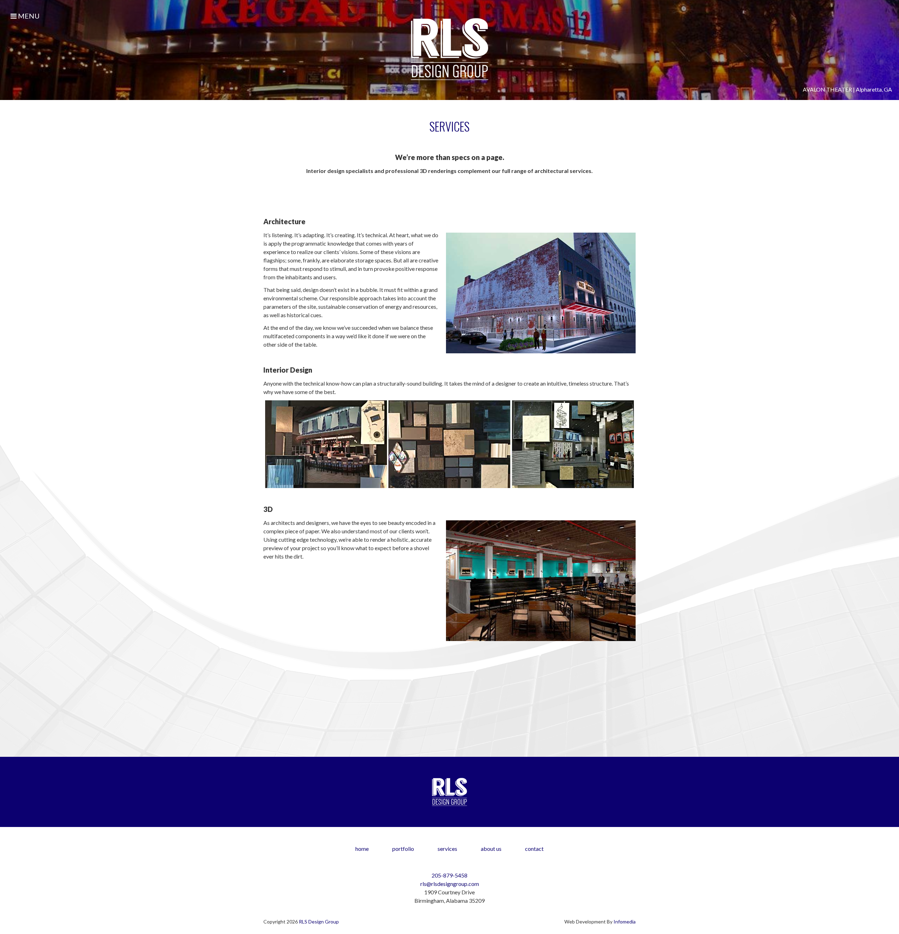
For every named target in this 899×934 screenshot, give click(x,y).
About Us (491, 848)
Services (447, 848)
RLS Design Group (319, 922)
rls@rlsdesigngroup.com (449, 883)
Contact (534, 848)
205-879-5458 (449, 875)
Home (362, 848)
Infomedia (624, 922)
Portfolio (403, 848)
